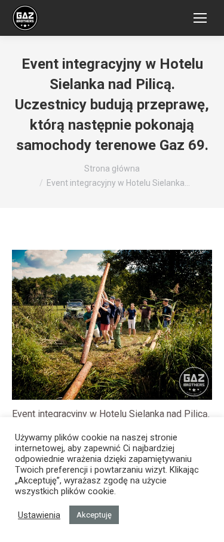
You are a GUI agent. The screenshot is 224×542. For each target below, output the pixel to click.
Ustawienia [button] (39, 515)
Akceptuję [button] (94, 514)
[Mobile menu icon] (200, 18)
